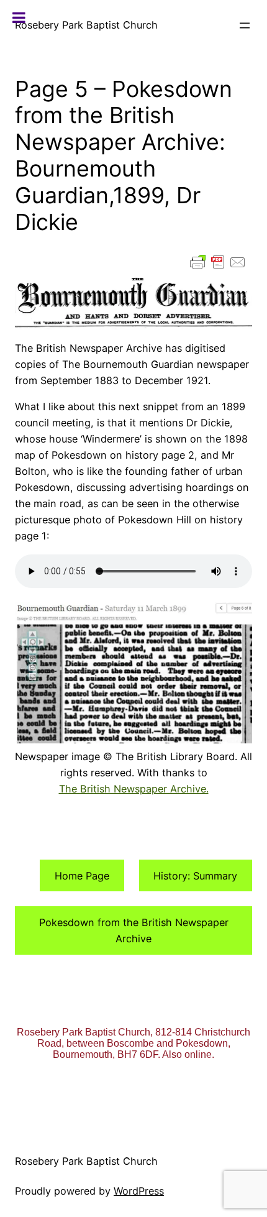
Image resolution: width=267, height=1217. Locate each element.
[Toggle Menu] (19, 17)
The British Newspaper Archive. (134, 789)
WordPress (139, 1191)
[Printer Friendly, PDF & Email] (218, 262)
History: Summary (195, 876)
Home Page (82, 876)
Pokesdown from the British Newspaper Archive (134, 930)
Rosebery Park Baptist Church (86, 25)
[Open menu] (244, 25)
